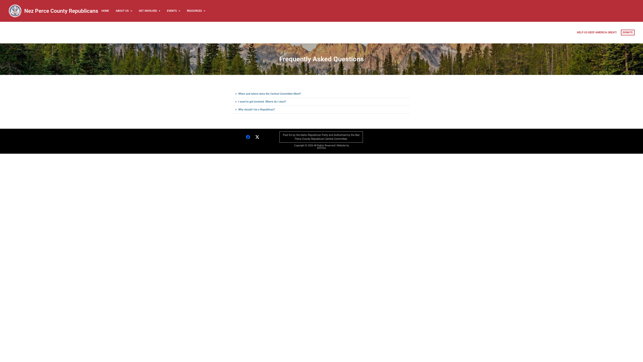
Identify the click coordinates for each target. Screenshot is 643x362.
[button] (321, 94)
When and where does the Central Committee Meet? (269, 93)
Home (105, 10)
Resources (194, 10)
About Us (122, 10)
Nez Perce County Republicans (61, 11)
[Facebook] (248, 137)
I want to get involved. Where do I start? (262, 101)
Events (172, 10)
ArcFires (321, 147)
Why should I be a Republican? (256, 109)
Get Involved (148, 10)
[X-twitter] (257, 137)
